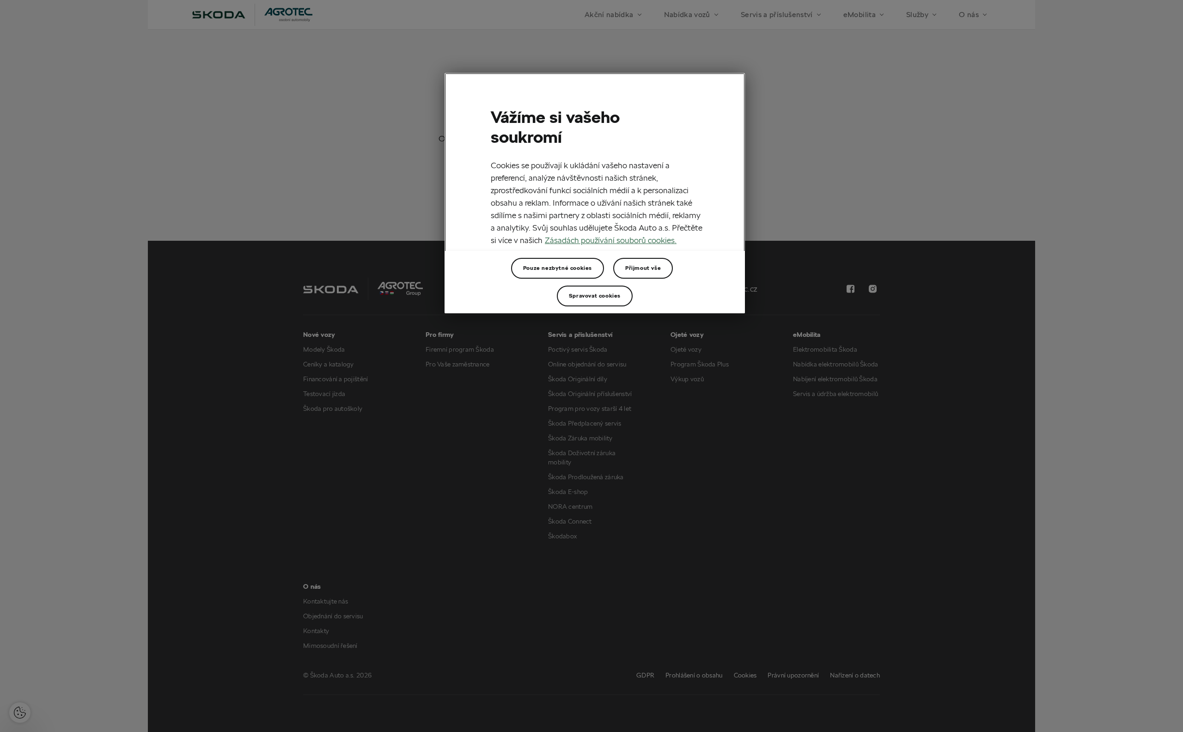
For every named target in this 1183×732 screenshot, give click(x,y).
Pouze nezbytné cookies (557, 267)
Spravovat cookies (595, 295)
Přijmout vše (643, 267)
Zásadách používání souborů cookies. (611, 240)
